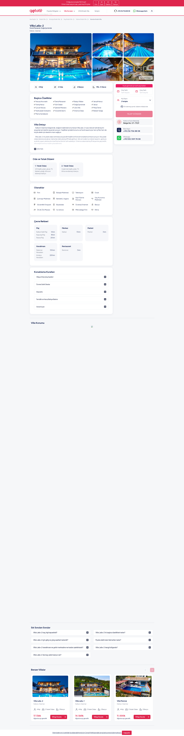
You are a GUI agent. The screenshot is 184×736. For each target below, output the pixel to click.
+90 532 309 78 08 (132, 139)
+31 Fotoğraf (147, 78)
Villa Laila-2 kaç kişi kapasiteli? (45, 632)
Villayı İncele (57, 717)
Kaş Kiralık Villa (68, 19)
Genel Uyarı (40, 307)
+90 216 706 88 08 (131, 131)
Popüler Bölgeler (53, 11)
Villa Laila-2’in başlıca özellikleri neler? (110, 632)
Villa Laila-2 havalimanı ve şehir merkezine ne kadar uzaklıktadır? (58, 647)
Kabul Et (127, 733)
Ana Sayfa (33, 19)
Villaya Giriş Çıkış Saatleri (44, 277)
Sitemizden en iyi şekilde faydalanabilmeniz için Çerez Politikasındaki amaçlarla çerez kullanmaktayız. (87, 733)
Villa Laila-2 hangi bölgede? (107, 647)
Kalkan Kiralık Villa (81, 19)
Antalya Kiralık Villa (54, 19)
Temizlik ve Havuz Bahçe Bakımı (47, 299)
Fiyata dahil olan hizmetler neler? (108, 640)
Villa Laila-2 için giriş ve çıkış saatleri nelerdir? (50, 640)
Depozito (39, 292)
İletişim (97, 11)
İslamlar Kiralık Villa (96, 19)
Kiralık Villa (42, 19)
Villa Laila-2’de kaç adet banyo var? (47, 655)
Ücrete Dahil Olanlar (43, 284)
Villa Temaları (68, 11)
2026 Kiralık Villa (83, 11)
